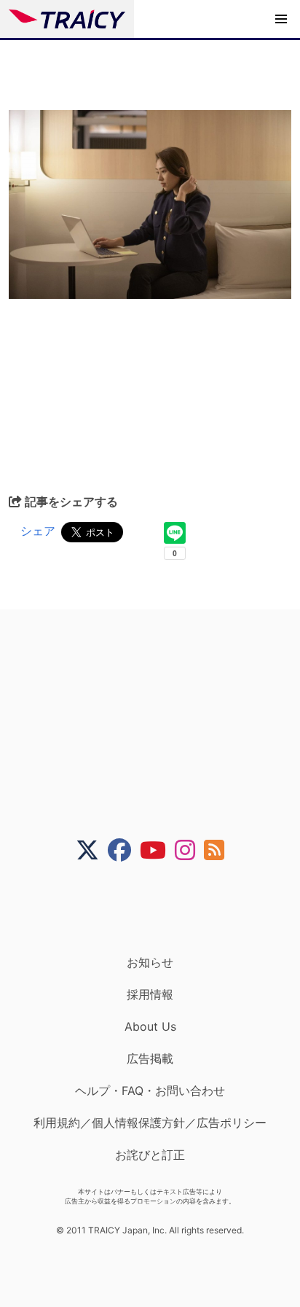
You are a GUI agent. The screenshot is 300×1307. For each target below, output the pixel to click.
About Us (150, 1026)
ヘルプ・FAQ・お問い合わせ (150, 1090)
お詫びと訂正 (150, 1154)
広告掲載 (150, 1058)
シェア (37, 530)
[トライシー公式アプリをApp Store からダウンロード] (159, 908)
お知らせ (150, 962)
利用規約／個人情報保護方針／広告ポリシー (150, 1122)
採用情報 (150, 994)
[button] (281, 19)
